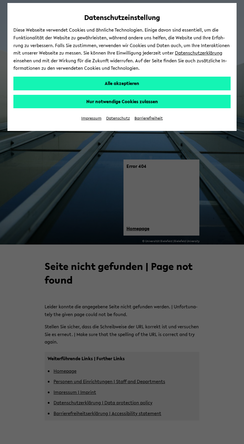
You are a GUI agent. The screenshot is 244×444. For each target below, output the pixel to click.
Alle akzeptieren (122, 83)
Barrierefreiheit (148, 118)
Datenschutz (118, 118)
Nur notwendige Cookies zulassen (122, 101)
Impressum (91, 118)
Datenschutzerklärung (198, 52)
